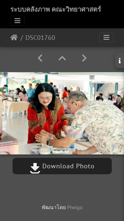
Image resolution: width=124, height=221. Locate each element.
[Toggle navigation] (17, 21)
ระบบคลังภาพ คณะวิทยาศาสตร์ (55, 9)
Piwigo (75, 207)
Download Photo (67, 166)
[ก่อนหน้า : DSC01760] (40, 58)
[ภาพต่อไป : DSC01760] (84, 58)
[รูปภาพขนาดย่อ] (62, 58)
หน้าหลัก (14, 37)
